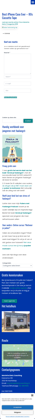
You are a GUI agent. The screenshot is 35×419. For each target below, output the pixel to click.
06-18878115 (24, 386)
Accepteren (17, 407)
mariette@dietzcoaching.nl (18, 383)
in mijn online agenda (18, 288)
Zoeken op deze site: (9, 117)
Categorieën (6, 263)
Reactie (7, 53)
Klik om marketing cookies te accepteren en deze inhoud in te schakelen (17, 355)
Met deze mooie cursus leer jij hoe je (16, 245)
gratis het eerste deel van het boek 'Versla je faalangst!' (17, 171)
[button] (32, 395)
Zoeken (28, 121)
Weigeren (17, 412)
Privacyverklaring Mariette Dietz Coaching (17, 416)
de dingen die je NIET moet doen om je (17, 187)
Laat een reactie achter (10, 22)
